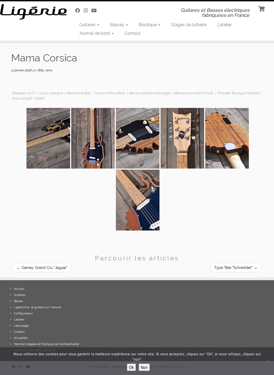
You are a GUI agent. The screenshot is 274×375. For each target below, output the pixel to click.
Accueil (19, 289)
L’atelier (224, 24)
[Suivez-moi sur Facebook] (79, 10)
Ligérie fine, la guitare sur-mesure (37, 307)
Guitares (88, 24)
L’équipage (21, 325)
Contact (132, 33)
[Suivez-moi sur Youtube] (95, 10)
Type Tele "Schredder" (235, 267)
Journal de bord (95, 33)
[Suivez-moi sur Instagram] (87, 10)
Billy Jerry (45, 70)
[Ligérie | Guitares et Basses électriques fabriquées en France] (32, 12)
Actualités (21, 338)
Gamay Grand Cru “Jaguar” (42, 267)
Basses (117, 24)
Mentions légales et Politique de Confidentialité (46, 344)
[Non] (267, 361)
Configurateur (23, 313)
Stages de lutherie (189, 24)
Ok (131, 367)
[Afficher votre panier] (262, 8)
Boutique (148, 24)
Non (144, 367)
